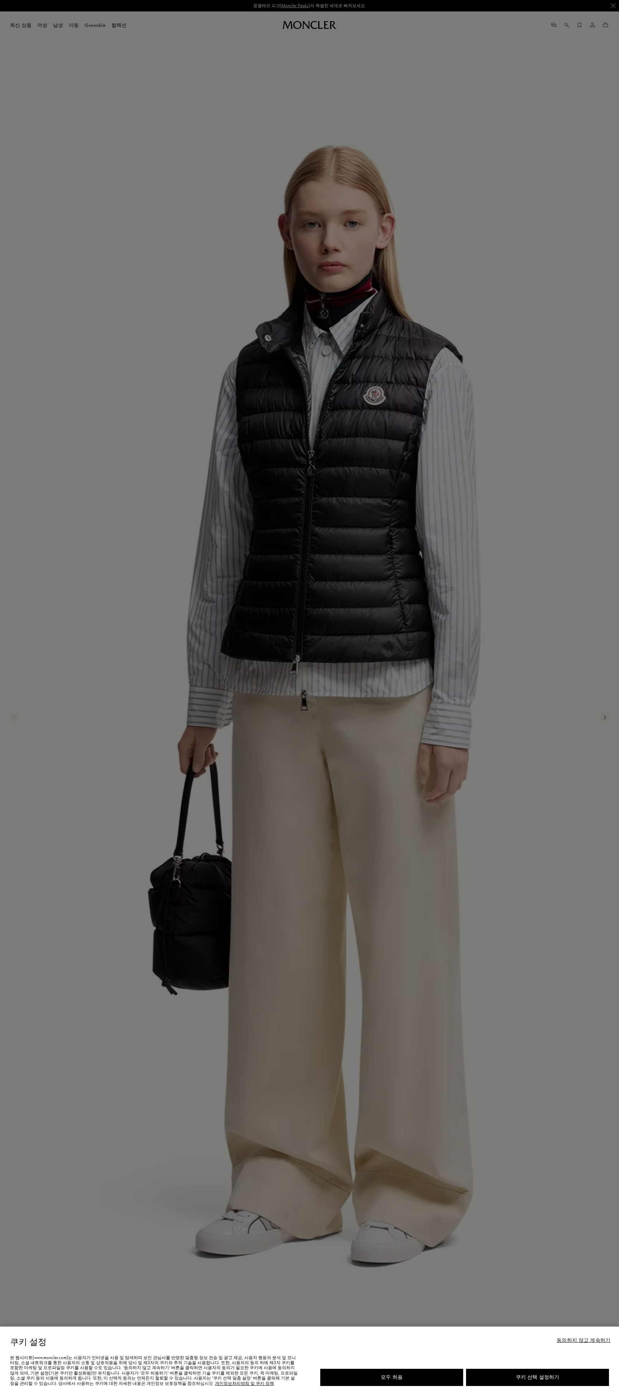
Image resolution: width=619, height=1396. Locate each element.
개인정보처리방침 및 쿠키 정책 (244, 1383)
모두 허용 (392, 1377)
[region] (309, 1361)
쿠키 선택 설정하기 (537, 1377)
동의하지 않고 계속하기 (583, 1340)
